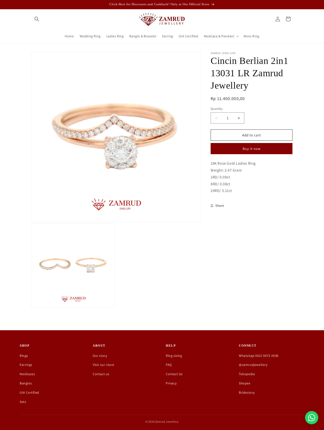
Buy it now (252, 148)
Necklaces (27, 374)
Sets (23, 402)
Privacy (171, 383)
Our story (100, 356)
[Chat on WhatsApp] (311, 417)
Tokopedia (247, 374)
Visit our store (103, 365)
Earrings (26, 365)
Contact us (101, 374)
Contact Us (174, 374)
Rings (24, 356)
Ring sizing (174, 356)
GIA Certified (29, 392)
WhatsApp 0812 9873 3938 (258, 356)
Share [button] (219, 205)
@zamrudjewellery (253, 365)
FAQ (169, 365)
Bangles (26, 383)
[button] (37, 19)
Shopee (244, 383)
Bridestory (247, 392)
